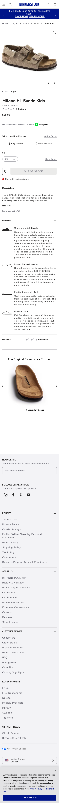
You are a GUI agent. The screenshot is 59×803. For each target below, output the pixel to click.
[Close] (55, 771)
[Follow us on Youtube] (28, 494)
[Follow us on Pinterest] (21, 494)
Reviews (7, 617)
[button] (4, 14)
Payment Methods (12, 647)
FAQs (5, 688)
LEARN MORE (19, 16)
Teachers (7, 718)
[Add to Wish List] (5, 171)
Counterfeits (9, 557)
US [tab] (6, 159)
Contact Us (8, 638)
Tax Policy (8, 552)
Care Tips (8, 667)
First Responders (12, 693)
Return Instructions (13, 652)
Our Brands (8, 592)
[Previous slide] (48, 83)
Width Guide (50, 136)
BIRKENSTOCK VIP (14, 578)
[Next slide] (54, 83)
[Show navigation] (3, 4)
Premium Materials (13, 602)
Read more (8, 206)
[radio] (15, 143)
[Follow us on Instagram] (5, 494)
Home (5, 23)
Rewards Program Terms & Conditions (24, 562)
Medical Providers (12, 703)
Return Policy (10, 542)
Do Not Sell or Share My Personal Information (22, 536)
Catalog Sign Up (12, 672)
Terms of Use (9, 519)
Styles (15, 23)
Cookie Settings (11, 529)
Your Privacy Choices (16, 749)
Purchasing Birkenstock (16, 587)
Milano (26, 23)
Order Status (9, 642)
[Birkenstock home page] (29, 4)
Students (7, 713)
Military (6, 708)
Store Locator (10, 622)
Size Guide (51, 159)
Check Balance (11, 733)
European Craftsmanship (16, 607)
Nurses (6, 698)
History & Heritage (13, 582)
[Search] (10, 4)
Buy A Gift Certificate (14, 738)
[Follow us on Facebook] (13, 494)
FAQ (4, 657)
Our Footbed (9, 597)
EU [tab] (14, 159)
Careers (7, 612)
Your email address (15, 470)
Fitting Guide (9, 662)
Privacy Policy (10, 524)
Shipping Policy (11, 547)
